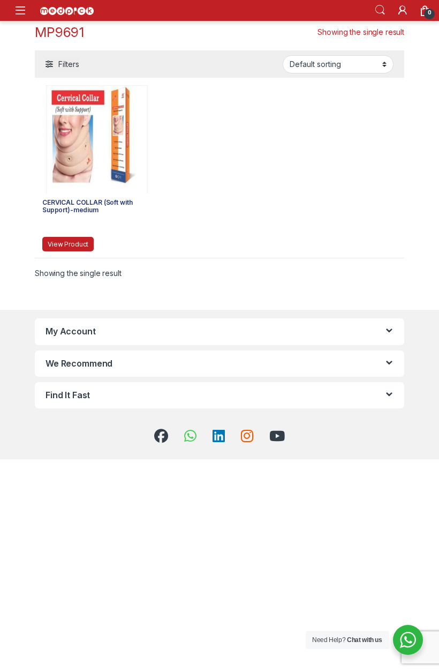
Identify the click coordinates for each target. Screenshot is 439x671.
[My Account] (402, 10)
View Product (68, 244)
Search (380, 10)
